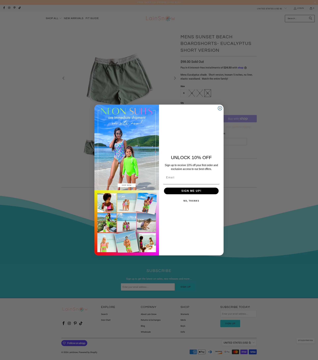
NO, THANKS (191, 201)
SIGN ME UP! (191, 190)
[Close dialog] (220, 108)
